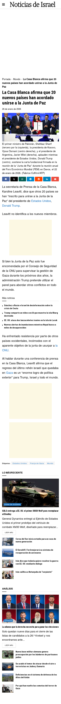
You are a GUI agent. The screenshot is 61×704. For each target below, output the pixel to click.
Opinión (8, 620)
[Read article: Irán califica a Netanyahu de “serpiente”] (7, 575)
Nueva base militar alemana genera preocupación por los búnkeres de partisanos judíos (37, 654)
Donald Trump (11, 205)
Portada (6, 79)
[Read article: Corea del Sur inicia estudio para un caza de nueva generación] (7, 542)
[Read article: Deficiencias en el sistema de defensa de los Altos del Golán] (7, 677)
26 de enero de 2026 (11, 108)
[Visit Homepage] (32, 4)
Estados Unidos (41, 201)
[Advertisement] (30, 42)
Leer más (10, 532)
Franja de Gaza (37, 463)
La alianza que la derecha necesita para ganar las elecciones (30, 627)
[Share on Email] (55, 179)
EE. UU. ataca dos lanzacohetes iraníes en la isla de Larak (30, 320)
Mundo (16, 79)
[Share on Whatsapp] (22, 179)
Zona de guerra (12, 504)
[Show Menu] (3, 4)
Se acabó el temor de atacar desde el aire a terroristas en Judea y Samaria (36, 665)
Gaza (9, 372)
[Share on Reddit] (38, 179)
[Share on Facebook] (6, 179)
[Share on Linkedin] (47, 179)
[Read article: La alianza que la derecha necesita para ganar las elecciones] (30, 609)
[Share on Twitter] (14, 179)
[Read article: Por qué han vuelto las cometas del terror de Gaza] (7, 688)
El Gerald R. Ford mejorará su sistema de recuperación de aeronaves (34, 551)
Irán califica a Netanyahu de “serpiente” (34, 572)
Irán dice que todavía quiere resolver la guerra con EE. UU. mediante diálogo (37, 562)
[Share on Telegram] (30, 179)
